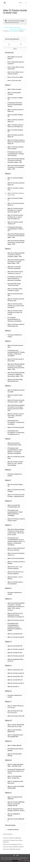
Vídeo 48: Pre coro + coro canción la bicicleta (15, 568)
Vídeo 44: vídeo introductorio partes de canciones (16, 549)
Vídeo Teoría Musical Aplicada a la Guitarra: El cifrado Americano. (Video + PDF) (16, 160)
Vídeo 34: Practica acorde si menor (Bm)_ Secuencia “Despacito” (16, 415)
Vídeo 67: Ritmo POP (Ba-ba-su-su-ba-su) (16, 707)
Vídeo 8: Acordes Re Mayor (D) (15, 131)
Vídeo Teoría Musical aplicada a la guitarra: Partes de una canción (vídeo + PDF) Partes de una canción (16, 532)
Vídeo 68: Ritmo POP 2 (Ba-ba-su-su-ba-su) (15, 712)
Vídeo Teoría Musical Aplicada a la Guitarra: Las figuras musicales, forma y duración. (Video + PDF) (16, 366)
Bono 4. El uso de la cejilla (15, 77)
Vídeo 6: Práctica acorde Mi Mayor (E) (15, 120)
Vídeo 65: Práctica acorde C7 (16, 683)
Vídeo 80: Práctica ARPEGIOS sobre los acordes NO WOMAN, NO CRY (16, 803)
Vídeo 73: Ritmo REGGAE (14, 745)
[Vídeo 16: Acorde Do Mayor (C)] (21, 44)
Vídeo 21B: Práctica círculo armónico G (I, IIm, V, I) (15, 272)
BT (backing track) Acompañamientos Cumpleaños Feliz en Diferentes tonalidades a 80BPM (15, 627)
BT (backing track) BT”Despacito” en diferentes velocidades (16, 422)
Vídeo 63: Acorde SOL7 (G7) (15, 677)
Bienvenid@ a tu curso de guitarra (15, 58)
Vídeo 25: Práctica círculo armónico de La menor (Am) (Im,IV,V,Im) (16, 305)
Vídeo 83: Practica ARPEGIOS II (16, 820)
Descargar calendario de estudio (15, 336)
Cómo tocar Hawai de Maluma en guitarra (13, 847)
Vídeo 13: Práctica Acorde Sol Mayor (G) (16, 184)
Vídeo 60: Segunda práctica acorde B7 (15, 660)
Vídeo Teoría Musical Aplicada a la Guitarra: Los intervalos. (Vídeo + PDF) (16, 242)
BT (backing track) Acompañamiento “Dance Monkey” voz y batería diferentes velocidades (15, 450)
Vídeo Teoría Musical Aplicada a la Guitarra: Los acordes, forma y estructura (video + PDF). (16, 408)
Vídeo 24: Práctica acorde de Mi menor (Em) (16, 300)
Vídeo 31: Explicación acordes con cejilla (16, 391)
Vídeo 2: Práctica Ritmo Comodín (14, 93)
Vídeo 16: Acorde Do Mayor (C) (18, 29)
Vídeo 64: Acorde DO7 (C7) (15, 680)
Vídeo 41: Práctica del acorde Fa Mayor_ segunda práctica (16, 495)
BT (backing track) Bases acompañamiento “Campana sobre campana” (16, 153)
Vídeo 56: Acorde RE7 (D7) (15, 646)
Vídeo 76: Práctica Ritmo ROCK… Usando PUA (15, 777)
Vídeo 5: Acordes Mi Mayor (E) (15, 115)
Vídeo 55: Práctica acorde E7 (16, 637)
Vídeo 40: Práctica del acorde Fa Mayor (16, 490)
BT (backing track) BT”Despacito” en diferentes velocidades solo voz (16, 432)
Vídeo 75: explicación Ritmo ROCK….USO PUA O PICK (15, 765)
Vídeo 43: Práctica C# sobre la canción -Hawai (16, 520)
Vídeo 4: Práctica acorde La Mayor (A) (15, 110)
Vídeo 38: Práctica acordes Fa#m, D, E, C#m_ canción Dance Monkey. (15, 463)
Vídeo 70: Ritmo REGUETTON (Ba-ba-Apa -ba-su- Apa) (16, 726)
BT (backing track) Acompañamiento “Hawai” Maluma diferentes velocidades (15, 513)
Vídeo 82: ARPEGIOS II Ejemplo (14, 815)
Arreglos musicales (13, 830)
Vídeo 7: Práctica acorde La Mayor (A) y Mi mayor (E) (15, 126)
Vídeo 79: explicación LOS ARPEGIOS (15, 798)
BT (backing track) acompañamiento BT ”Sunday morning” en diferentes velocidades (16, 353)
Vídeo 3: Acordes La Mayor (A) (15, 98)
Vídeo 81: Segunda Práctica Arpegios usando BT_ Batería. (16, 810)
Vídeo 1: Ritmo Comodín (14, 89)
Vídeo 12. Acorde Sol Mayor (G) (15, 179)
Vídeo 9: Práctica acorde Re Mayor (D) (15, 136)
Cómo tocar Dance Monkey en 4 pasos (12, 844)
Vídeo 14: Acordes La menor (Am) (12, 27)
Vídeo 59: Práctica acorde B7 (16, 656)
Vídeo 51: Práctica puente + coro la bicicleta (15, 583)
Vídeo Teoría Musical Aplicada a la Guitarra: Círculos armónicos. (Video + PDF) (16, 254)
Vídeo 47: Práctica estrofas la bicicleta (16, 562)
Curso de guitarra (13, 31)
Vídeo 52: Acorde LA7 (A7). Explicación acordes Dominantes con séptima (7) (16, 615)
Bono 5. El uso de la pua (14, 81)
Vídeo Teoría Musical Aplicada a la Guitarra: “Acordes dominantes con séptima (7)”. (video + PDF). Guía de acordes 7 (16, 606)
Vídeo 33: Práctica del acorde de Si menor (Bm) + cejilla (16, 401)
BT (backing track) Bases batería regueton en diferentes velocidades (15, 278)
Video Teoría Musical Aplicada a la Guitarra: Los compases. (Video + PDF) (16, 167)
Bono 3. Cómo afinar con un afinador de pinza (16, 73)
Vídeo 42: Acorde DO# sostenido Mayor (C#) (14, 506)
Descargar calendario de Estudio (15, 475)
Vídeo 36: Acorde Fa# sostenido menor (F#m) (14, 444)
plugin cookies (26, 860)
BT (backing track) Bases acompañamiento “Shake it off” (15, 229)
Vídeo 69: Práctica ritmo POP (16, 716)
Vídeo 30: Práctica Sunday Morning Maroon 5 (15, 380)
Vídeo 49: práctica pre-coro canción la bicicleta (15, 573)
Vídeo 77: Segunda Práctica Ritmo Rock (15, 782)
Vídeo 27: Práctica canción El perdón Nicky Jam (16, 325)
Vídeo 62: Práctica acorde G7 (16, 673)
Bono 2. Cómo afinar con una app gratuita (16, 68)
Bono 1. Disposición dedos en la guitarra (16, 63)
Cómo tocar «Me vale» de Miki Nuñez (12, 838)
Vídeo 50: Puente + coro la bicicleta (15, 578)
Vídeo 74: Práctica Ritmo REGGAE (15, 755)
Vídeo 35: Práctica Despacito (16, 427)
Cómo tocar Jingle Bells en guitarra (11, 849)
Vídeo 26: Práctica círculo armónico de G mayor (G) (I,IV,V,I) (15, 312)
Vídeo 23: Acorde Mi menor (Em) (15, 295)
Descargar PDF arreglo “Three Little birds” (14, 284)
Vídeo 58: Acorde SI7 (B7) (15, 653)
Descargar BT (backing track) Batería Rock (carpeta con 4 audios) (16, 771)
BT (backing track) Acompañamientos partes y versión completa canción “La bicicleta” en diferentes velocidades (16, 541)
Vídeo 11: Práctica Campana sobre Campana (16, 148)
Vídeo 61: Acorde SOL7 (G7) (15, 670)
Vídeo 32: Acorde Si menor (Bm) (15, 396)
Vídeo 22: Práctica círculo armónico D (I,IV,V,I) (15, 289)
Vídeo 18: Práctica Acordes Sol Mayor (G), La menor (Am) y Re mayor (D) (15, 210)
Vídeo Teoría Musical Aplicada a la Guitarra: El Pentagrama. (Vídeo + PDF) (16, 235)
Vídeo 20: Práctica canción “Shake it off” (15, 223)
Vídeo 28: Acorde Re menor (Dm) (15, 346)
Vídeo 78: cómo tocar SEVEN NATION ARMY (16, 787)
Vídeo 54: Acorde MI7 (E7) (15, 634)
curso (22, 21)
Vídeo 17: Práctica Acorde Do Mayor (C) (16, 204)
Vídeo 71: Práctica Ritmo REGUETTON (15, 731)
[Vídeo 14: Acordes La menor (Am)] (9, 44)
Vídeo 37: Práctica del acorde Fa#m (16, 457)
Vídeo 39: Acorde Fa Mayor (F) (15, 485)
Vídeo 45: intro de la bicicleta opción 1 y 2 (16, 554)
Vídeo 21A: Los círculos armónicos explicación (14, 267)
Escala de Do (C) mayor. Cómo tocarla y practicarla (12, 841)
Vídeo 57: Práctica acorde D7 (16, 649)
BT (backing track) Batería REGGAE (15, 750)
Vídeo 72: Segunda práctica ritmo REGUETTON (15, 736)
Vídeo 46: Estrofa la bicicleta (16, 558)
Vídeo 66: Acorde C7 (13, 687)
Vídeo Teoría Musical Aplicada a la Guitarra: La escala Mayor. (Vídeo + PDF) (16, 261)
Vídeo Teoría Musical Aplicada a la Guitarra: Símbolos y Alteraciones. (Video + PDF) (16, 374)
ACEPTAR (15, 860)
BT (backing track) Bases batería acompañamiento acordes (15, 104)
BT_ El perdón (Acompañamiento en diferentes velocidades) (15, 319)
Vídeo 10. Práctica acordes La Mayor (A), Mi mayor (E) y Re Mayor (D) (16, 142)
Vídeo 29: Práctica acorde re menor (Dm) (16, 360)
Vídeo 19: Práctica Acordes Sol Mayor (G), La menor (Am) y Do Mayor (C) (15, 217)
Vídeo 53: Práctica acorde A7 (16, 620)
